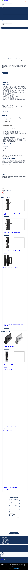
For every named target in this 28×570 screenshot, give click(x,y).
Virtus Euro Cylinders (9, 346)
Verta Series (4, 8)
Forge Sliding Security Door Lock (12, 250)
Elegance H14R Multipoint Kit (11, 487)
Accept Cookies (16, 568)
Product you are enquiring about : (14, 508)
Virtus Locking (4, 10)
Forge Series (4, 9)
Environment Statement (5, 540)
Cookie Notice (4, 542)
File (9, 511)
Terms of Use (4, 541)
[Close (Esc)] (2, 555)
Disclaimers (3, 538)
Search (3, 24)
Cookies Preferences (11, 568)
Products (2, 559)
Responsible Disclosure (5, 543)
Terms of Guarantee (5, 539)
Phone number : (13, 505)
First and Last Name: (13, 499)
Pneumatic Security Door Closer (12, 426)
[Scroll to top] (1, 553)
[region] (14, 566)
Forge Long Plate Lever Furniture (12, 232)
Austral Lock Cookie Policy (11, 566)
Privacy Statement (4, 537)
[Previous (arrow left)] (0, 556)
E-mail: (11, 502)
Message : (12, 515)
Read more (5, 253)
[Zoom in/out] (0, 555)
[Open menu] (1, 28)
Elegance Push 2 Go (9, 364)
